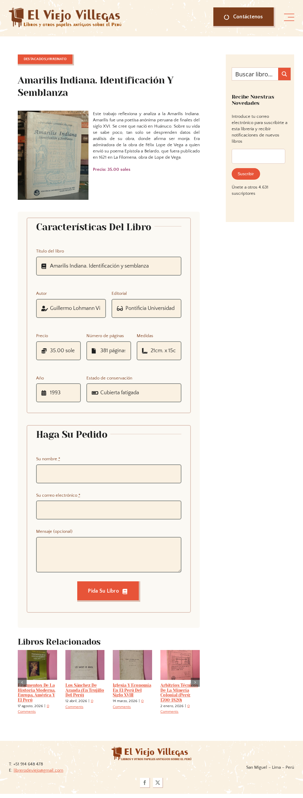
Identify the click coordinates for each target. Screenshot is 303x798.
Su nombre (48, 458)
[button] (22, 682)
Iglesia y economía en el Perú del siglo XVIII (132, 690)
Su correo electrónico (58, 495)
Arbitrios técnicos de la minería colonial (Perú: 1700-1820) (179, 692)
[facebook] (145, 783)
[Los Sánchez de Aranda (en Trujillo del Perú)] (85, 652)
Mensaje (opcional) (54, 531)
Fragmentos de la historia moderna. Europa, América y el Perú (36, 692)
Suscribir (246, 173)
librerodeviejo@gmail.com (38, 770)
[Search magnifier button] (284, 74)
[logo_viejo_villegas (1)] (65, 9)
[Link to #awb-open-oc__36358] (289, 17)
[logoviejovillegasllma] (151, 749)
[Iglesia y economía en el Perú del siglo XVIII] (132, 652)
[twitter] (158, 783)
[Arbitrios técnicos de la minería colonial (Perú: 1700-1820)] (180, 652)
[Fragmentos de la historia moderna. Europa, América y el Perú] (37, 652)
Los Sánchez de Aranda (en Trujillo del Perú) (84, 690)
